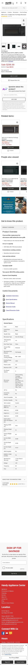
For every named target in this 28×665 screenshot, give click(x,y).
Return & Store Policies (8, 603)
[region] (14, 654)
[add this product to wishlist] (23, 24)
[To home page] (9, 3)
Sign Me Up (14, 573)
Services (4, 595)
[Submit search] (24, 8)
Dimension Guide (10, 306)
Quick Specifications (11, 299)
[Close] (26, 645)
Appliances (3, 12)
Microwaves (15, 12)
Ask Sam (14, 99)
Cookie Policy (8, 654)
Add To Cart (14, 76)
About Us (4, 597)
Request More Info (15, 80)
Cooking (9, 12)
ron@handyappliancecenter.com (10, 620)
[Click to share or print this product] (23, 20)
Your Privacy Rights (14, 657)
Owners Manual (10, 303)
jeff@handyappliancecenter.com (13, 618)
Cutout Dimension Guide (12, 310)
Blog (3, 601)
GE (8, 70)
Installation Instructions (12, 296)
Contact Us (4, 599)
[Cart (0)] (25, 3)
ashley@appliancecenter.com (9, 624)
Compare (12, 150)
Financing (4, 593)
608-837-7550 (9, 616)
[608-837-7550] (21, 3)
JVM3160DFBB (8, 71)
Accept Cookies (20, 662)
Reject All (7, 662)
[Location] (17, 3)
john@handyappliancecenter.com (14, 622)
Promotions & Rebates (8, 591)
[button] (2, 3)
